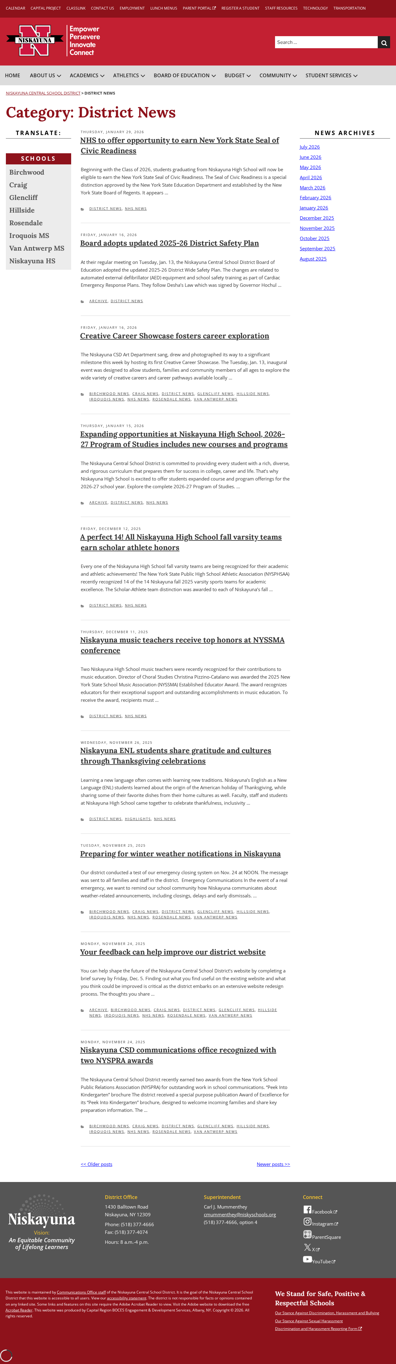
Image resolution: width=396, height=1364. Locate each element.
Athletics (126, 75)
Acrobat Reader (19, 1310)
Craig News (145, 393)
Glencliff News (215, 393)
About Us (42, 75)
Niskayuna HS (32, 260)
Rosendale (26, 222)
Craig (18, 184)
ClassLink (76, 8)
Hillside (22, 210)
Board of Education (182, 75)
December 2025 (317, 218)
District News (105, 208)
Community (275, 75)
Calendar (15, 8)
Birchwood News (109, 393)
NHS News (136, 208)
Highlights (138, 818)
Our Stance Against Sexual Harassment (309, 1321)
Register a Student (241, 8)
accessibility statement (126, 1298)
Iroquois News (106, 399)
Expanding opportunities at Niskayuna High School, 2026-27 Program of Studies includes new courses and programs (184, 439)
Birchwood (26, 172)
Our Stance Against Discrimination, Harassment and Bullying (327, 1312)
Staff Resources (281, 8)
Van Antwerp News (216, 399)
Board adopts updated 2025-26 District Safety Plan (169, 243)
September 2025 (317, 248)
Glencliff (23, 197)
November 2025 (317, 228)
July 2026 (310, 147)
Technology (315, 8)
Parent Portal (197, 8)
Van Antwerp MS (36, 248)
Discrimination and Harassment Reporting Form (316, 1328)
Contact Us (102, 8)
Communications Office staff (81, 1292)
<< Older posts (96, 1164)
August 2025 (313, 259)
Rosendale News (172, 399)
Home (12, 75)
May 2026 (310, 167)
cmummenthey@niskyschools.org (240, 1214)
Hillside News (253, 393)
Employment (132, 8)
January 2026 (314, 208)
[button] (384, 42)
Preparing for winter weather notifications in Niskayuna (180, 853)
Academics (84, 75)
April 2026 (311, 177)
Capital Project (46, 8)
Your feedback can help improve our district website (173, 952)
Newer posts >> (273, 1164)
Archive (98, 301)
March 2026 (312, 187)
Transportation (350, 8)
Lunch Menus (163, 8)
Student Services (328, 75)
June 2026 (310, 157)
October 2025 (314, 238)
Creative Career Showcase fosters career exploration (174, 336)
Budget (235, 75)
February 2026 (315, 197)
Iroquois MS (29, 235)
